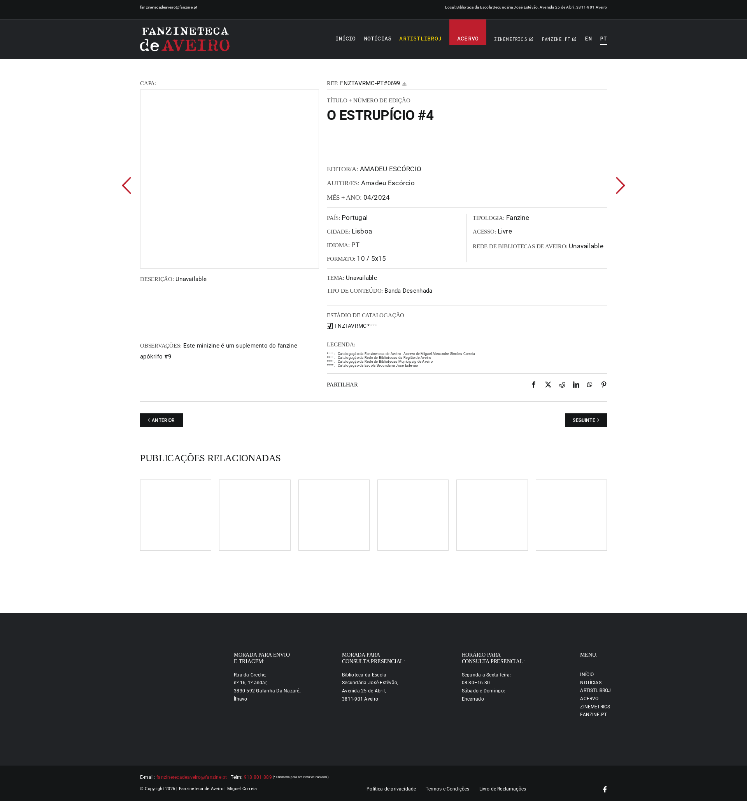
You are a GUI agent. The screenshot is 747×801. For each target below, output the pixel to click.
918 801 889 (258, 777)
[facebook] (605, 789)
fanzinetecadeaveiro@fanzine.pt (169, 7)
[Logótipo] (185, 39)
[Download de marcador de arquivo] (404, 84)
